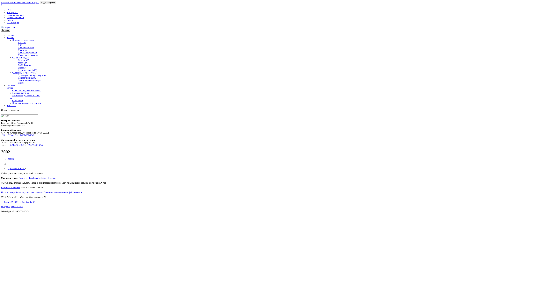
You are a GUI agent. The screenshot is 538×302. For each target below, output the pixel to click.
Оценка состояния (15, 17)
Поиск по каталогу (10, 110)
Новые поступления (27, 52)
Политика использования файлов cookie (63, 192)
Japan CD (22, 63)
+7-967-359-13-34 (27, 135)
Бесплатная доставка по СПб (26, 95)
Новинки (11, 85)
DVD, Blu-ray (24, 65)
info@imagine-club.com (12, 206)
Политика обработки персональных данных (22, 192)
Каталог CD (23, 60)
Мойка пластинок (20, 93)
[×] (16, 168)
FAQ (9, 10)
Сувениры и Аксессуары (24, 73)
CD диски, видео (20, 57)
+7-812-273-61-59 (9, 135)
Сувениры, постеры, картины (32, 75)
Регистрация (13, 22)
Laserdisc (22, 68)
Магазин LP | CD (20, 2)
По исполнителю (26, 47)
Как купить (12, 12)
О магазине (17, 100)
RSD (20, 45)
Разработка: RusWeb (10, 187)
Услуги (10, 88)
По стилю (22, 50)
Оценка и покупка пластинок (26, 90)
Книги (21, 83)
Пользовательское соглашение (26, 103)
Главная (10, 35)
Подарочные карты (27, 78)
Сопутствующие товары (29, 80)
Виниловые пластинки (23, 40)
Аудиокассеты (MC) (27, 70)
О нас (9, 98)
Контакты (11, 105)
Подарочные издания (28, 55)
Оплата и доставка (16, 15)
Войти (10, 20)
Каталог (5, 30)
